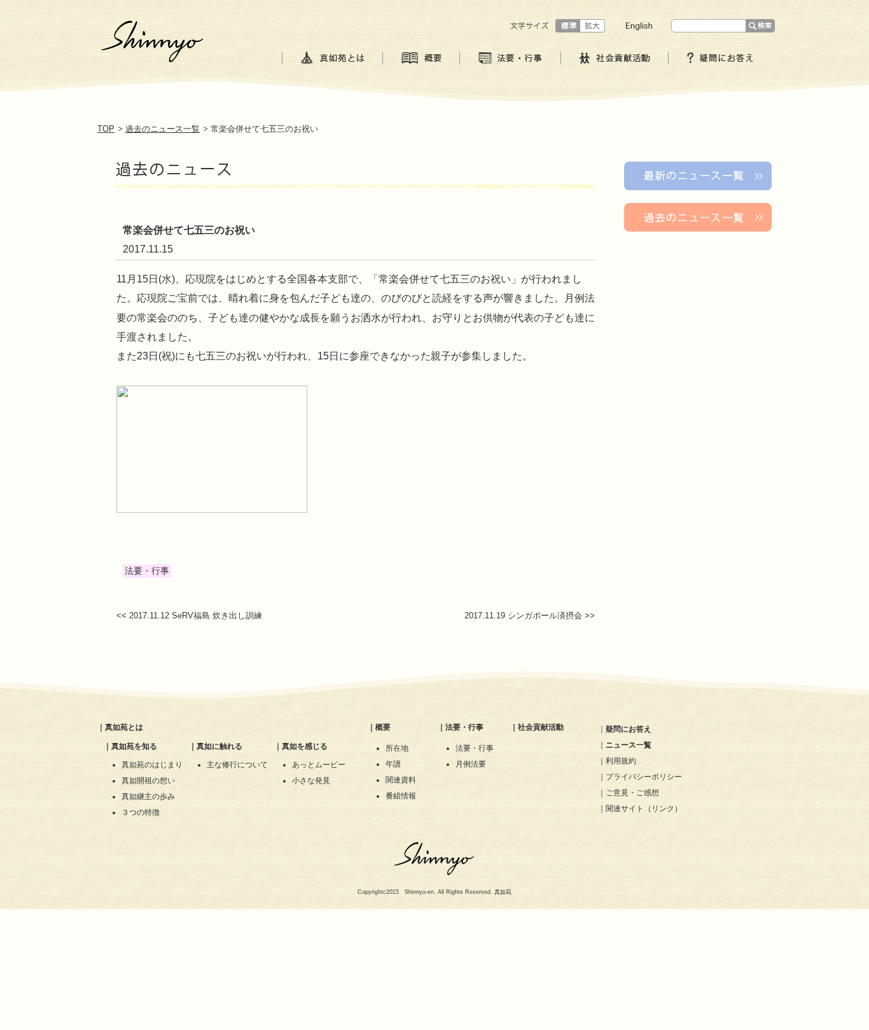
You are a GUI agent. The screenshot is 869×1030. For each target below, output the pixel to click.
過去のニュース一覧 (162, 129)
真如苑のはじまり (152, 764)
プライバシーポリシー (644, 776)
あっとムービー (318, 764)
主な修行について (237, 764)
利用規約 (621, 760)
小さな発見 (311, 780)
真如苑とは (124, 727)
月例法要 (470, 764)
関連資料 (401, 780)
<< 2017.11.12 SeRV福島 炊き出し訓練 (189, 615)
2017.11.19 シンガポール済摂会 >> (529, 615)
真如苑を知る (134, 746)
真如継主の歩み (148, 796)
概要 (383, 727)
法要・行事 (464, 727)
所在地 (397, 748)
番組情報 (401, 795)
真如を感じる (305, 746)
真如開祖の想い (148, 780)
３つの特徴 (141, 812)
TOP (106, 129)
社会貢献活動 (541, 727)
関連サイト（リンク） (644, 808)
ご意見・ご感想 (632, 792)
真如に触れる (219, 746)
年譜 (393, 764)
